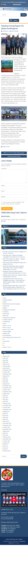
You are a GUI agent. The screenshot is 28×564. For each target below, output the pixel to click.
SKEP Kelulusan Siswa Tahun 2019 (11, 337)
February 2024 (6, 403)
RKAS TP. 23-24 (7, 347)
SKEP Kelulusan (7, 335)
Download (5, 311)
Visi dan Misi (6, 341)
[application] (14, 499)
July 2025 (5, 378)
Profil (4, 323)
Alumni (5, 302)
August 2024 (6, 393)
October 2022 (6, 427)
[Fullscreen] (25, 505)
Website (3, 196)
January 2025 (6, 384)
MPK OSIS (5, 315)
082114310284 (9, 517)
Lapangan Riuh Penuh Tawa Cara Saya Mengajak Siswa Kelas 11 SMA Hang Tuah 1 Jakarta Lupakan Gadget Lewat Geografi (14, 280)
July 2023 (5, 413)
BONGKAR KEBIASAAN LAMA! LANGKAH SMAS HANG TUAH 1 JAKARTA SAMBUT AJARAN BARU (13, 267)
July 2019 (5, 445)
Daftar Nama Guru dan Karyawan (11, 304)
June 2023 (5, 415)
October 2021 (6, 441)
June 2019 (5, 447)
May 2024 (5, 399)
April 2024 (5, 401)
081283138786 (9, 518)
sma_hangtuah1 (12, 528)
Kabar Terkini (6, 146)
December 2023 (7, 405)
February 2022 (6, 437)
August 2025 (6, 376)
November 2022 (7, 425)
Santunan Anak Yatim (14, 156)
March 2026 (6, 364)
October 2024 (6, 389)
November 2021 (7, 439)
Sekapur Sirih (6, 333)
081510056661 (17, 4)
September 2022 (7, 429)
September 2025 (7, 374)
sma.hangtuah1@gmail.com (19, 2)
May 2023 (5, 417)
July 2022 (5, 433)
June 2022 (5, 435)
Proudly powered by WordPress (11, 541)
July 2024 (5, 395)
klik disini (3, 221)
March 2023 (6, 421)
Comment (4, 168)
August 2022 (6, 431)
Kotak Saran (6, 306)
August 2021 (6, 443)
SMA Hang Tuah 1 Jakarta (13, 525)
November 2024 (7, 388)
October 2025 (6, 372)
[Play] (3, 505)
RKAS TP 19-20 (7, 325)
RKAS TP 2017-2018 (8, 329)
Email (3, 191)
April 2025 (5, 382)
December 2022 (7, 423)
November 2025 (7, 370)
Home (4, 298)
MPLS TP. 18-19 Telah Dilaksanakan (14, 153)
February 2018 (6, 451)
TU (4, 339)
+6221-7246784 (7, 2)
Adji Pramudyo (14, 31)
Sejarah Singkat (7, 331)
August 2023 (6, 411)
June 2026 (5, 358)
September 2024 (7, 391)
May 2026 (5, 360)
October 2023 (6, 407)
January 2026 (6, 368)
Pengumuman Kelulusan (9, 310)
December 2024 (7, 386)
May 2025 (5, 380)
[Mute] (22, 505)
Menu (16, 20)
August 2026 (6, 356)
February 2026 (6, 366)
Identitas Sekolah (7, 300)
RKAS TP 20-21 (7, 327)
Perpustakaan (6, 321)
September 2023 (7, 409)
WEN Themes (15, 543)
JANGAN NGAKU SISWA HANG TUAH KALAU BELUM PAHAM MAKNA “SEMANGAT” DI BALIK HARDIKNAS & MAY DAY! (14, 287)
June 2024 (5, 397)
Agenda (5, 308)
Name (3, 185)
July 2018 (5, 449)
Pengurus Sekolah (7, 319)
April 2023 (5, 419)
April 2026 (5, 362)
